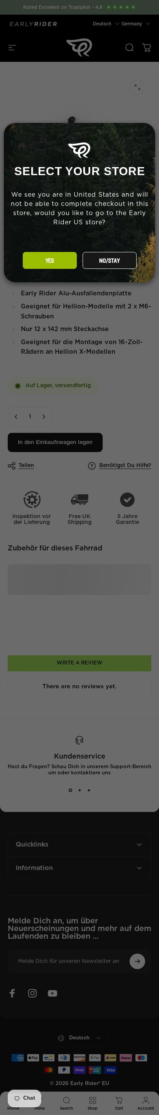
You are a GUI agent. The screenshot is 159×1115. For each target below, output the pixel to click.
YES (50, 261)
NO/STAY (109, 261)
